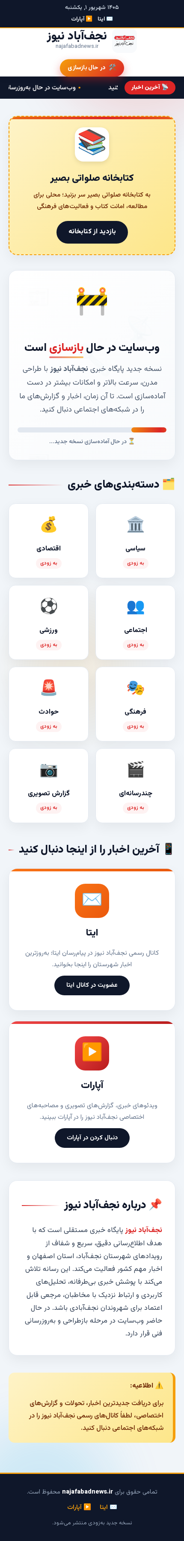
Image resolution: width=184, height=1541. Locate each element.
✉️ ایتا (105, 19)
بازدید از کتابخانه (92, 231)
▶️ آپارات (81, 19)
